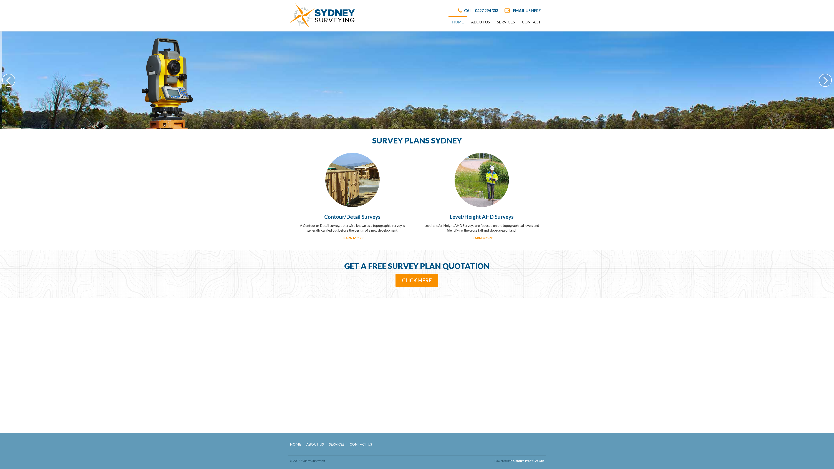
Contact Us (361, 444)
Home (458, 22)
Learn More (352, 238)
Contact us (408, 79)
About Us (480, 22)
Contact (531, 22)
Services (336, 444)
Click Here (417, 280)
